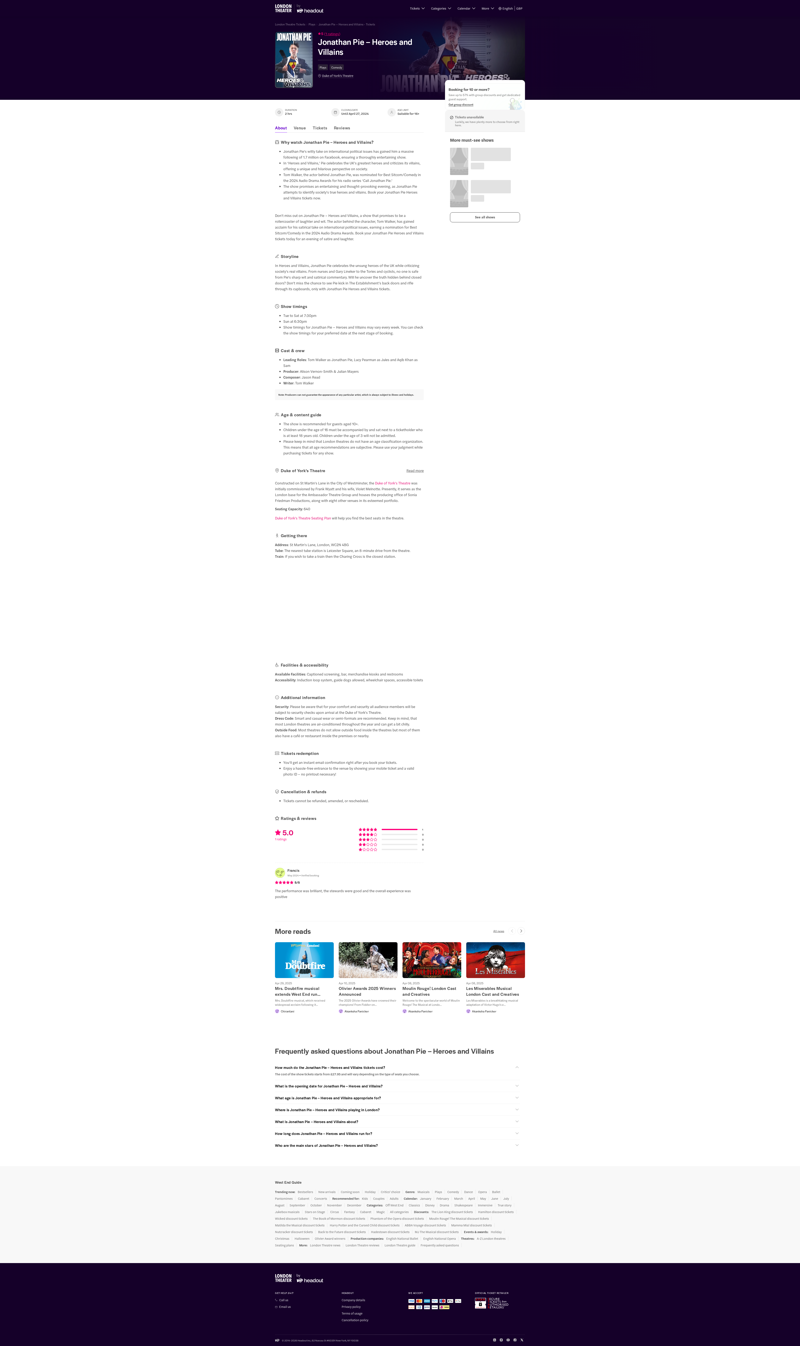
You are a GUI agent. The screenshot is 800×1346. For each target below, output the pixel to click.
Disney (430, 1205)
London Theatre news (325, 1245)
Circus (334, 1212)
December (354, 1205)
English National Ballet (402, 1238)
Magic (380, 1212)
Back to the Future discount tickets (342, 1232)
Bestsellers (305, 1192)
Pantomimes (284, 1198)
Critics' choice (390, 1192)
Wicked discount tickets (291, 1218)
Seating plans (284, 1245)
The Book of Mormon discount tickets (339, 1218)
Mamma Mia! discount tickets (471, 1225)
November (334, 1205)
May (483, 1198)
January (425, 1198)
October (316, 1205)
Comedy (336, 67)
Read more (415, 470)
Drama (444, 1205)
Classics (414, 1205)
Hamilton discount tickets (496, 1212)
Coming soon (350, 1192)
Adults (394, 1198)
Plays (312, 24)
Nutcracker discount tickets (294, 1232)
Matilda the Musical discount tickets (300, 1225)
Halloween (302, 1238)
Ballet (496, 1192)
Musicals (424, 1192)
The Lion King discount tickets (452, 1212)
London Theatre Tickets (290, 24)
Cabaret (303, 1198)
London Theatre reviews (362, 1245)
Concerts (320, 1198)
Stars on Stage (315, 1212)
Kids (365, 1198)
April (471, 1198)
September (297, 1205)
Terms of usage (352, 1313)
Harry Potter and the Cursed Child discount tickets (365, 1225)
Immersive (485, 1205)
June (494, 1198)
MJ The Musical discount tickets (437, 1232)
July (506, 1198)
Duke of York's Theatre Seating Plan (303, 517)
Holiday (370, 1192)
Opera (482, 1192)
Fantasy (349, 1212)
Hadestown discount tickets (390, 1232)
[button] (417, 8)
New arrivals (327, 1192)
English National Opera (439, 1238)
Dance (468, 1192)
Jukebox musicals (287, 1212)
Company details (353, 1300)
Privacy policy (351, 1307)
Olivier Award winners (330, 1238)
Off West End (394, 1205)
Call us (283, 1300)
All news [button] (498, 931)
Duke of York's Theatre (337, 76)
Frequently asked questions (440, 1245)
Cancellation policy (355, 1320)
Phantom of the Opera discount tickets (397, 1218)
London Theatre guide (400, 1245)
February (442, 1198)
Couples (379, 1198)
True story (504, 1205)
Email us (285, 1307)
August (279, 1205)
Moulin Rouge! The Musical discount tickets (459, 1218)
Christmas (282, 1238)
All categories (399, 1212)
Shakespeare (463, 1205)
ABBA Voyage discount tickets (425, 1225)
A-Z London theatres (491, 1238)
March (458, 1198)
